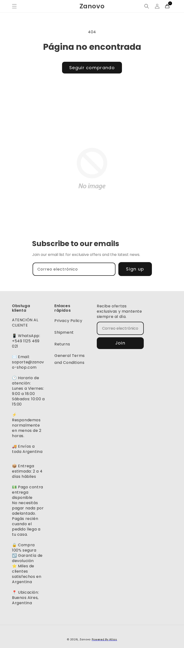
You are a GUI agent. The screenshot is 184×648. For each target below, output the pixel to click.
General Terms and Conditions (69, 359)
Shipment (64, 332)
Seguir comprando (92, 68)
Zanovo (85, 639)
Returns (62, 344)
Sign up (135, 269)
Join (120, 343)
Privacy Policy (68, 320)
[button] (14, 6)
